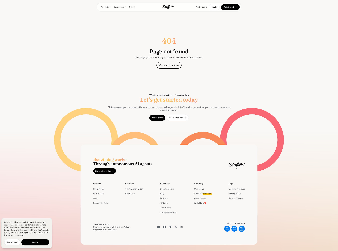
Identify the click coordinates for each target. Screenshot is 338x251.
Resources (119, 7)
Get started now (176, 118)
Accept (35, 242)
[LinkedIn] (170, 227)
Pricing (132, 7)
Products (105, 7)
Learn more (12, 242)
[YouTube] (158, 227)
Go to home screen (169, 65)
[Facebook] (164, 227)
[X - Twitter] (175, 227)
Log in (214, 7)
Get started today (103, 171)
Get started (229, 7)
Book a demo (201, 7)
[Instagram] (181, 227)
